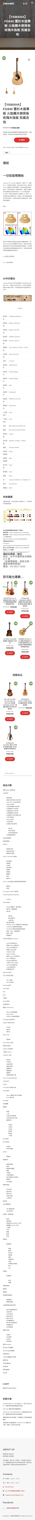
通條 (9, 1257)
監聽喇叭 (9, 1068)
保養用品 (11, 1259)
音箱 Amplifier (7, 1344)
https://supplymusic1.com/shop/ (19, 532)
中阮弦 (10, 1127)
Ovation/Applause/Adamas (11, 894)
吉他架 (8, 865)
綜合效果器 (9, 1148)
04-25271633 (9, 1487)
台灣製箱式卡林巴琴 (12, 808)
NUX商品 (5, 1100)
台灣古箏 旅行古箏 (11, 1118)
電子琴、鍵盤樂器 (11, 909)
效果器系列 (9, 1325)
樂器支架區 (6, 1330)
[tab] (6, 153)
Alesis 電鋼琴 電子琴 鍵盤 (14, 1095)
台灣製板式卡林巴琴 (12, 811)
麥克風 (5, 1201)
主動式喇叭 (9, 1064)
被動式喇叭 (9, 1066)
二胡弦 (10, 1135)
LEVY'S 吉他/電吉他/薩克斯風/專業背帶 (14, 881)
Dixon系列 (6, 988)
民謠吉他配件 (7, 1045)
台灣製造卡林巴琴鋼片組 (13, 815)
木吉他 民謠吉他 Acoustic (22, 147)
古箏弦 (10, 1125)
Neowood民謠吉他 (11, 947)
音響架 (8, 872)
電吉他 (8, 1029)
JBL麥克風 (9, 1211)
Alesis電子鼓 (10, 1097)
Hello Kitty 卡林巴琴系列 (13, 802)
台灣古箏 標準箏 (11, 1116)
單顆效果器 (9, 1302)
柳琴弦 (10, 1131)
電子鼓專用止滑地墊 (12, 1177)
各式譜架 (9, 1337)
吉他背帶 (9, 1312)
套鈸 (7, 1170)
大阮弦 (10, 1129)
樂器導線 (9, 1299)
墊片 (9, 1266)
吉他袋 (8, 1146)
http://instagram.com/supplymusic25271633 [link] (16, 545)
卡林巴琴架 (9, 821)
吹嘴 (9, 1261)
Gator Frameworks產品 (10, 856)
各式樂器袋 (9, 1327)
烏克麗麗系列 (10, 1320)
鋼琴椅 (8, 1179)
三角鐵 (8, 1227)
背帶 (7, 888)
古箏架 (8, 1335)
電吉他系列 (9, 1316)
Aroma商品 (6, 1001)
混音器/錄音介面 (11, 1075)
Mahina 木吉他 (10, 954)
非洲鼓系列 (6, 1004)
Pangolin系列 (10, 804)
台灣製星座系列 (11, 835)
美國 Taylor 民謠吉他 (9, 790)
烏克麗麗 (5, 1104)
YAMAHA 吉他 (10, 147)
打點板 (8, 1173)
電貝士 (8, 1031)
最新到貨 (5, 1360)
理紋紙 (10, 1255)
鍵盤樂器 (9, 1070)
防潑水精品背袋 (13, 833)
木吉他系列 (9, 1314)
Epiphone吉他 (7, 972)
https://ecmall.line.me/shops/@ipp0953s (15, 539)
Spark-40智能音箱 (11, 1012)
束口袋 (10, 828)
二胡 (7, 1113)
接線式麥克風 (10, 851)
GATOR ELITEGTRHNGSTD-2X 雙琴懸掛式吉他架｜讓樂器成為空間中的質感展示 (17, 1413)
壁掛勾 (8, 878)
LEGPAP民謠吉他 (11, 943)
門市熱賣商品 (7, 1363)
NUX (4, 995)
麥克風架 (9, 867)
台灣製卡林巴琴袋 (11, 824)
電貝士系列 (9, 1318)
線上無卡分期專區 (8, 1347)
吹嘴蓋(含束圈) (12, 1263)
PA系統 (8, 1062)
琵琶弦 (10, 1133)
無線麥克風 (9, 849)
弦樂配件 (9, 1276)
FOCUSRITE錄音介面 (9, 1087)
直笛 (7, 1234)
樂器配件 (5, 1159)
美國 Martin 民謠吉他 (12, 945)
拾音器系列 (6, 1354)
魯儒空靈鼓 (6, 1369)
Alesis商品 (6, 1090)
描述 (6, 152)
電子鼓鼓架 (11, 918)
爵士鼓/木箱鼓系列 (11, 1322)
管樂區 (5, 1239)
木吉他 (8, 1027)
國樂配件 (9, 1120)
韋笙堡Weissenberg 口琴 (13, 1223)
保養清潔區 (6, 1285)
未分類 (5, 1373)
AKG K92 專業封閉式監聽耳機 (12, 1409)
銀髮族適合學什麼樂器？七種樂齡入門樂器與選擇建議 (17, 1418)
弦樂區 (5, 1271)
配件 (7, 876)
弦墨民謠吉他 (10, 969)
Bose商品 (6, 1139)
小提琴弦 (9, 1198)
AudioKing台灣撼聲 (8, 1350)
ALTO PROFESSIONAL (10, 1078)
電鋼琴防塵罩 (10, 1168)
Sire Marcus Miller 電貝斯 (10, 891)
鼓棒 (7, 1166)
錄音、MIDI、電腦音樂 (13, 931)
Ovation (8, 899)
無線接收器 (9, 1164)
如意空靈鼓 (6, 841)
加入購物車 (22, 140)
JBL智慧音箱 (6, 1204)
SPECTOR (6, 1035)
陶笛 (7, 1232)
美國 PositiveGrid (8, 1007)
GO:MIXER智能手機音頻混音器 (15, 929)
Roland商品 (6, 902)
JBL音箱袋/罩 (10, 1209)
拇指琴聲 (9, 798)
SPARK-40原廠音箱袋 (12, 1016)
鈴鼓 (7, 1236)
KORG (5, 1084)
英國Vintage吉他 (11, 949)
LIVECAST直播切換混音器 (14, 927)
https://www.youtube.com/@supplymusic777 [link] (16, 552)
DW (4, 991)
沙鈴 (7, 1229)
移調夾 (5, 1289)
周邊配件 (9, 935)
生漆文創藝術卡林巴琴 (13, 806)
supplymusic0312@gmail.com (14, 1495)
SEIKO (5, 1152)
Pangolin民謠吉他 (11, 960)
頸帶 (9, 1250)
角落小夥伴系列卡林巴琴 (13, 800)
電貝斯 (8, 1039)
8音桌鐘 (8, 1221)
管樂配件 (9, 1244)
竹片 (9, 1268)
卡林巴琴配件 (10, 817)
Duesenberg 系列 (8, 1042)
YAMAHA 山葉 (7, 1055)
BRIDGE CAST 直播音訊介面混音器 (17, 924)
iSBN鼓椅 (9, 1181)
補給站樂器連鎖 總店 (13, 1508)
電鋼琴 (8, 1073)
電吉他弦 (9, 1191)
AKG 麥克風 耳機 (8, 975)
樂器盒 (8, 863)
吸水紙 (10, 1253)
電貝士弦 (9, 1193)
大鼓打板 (11, 920)
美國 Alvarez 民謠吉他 (13, 956)
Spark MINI (9, 1014)
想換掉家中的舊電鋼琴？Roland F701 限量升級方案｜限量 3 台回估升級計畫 (17, 1424)
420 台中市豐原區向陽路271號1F (15, 1491)
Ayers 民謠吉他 (11, 958)
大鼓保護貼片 (10, 1175)
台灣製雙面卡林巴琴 (12, 813)
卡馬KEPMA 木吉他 (12, 962)
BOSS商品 (6, 1142)
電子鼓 (8, 911)
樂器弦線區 (6, 1184)
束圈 (9, 1248)
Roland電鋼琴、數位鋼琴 (13, 907)
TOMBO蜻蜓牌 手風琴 (9, 1357)
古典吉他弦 (9, 1196)
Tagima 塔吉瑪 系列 (9, 1022)
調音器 (5, 1292)
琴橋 (9, 1282)
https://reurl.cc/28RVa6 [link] (22, 547)
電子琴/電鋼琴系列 (11, 1309)
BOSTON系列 (7, 985)
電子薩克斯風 (10, 922)
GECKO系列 (10, 819)
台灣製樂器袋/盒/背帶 (9, 1305)
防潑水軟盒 (11, 830)
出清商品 (5, 1366)
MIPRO (5, 844)
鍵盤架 (8, 874)
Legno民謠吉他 (10, 967)
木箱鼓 (5, 998)
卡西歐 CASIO (7, 1052)
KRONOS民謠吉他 (11, 965)
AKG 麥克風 (10, 982)
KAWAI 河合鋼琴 (8, 1049)
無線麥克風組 (10, 853)
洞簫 (7, 1111)
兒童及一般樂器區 (8, 1214)
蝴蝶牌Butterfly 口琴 (12, 1225)
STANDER (6, 1081)
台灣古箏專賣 (7, 838)
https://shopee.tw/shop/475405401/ (20, 534)
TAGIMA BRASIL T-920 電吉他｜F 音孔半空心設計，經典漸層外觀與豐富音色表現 (17, 1405)
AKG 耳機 (9, 980)
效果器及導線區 (7, 1295)
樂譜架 (8, 869)
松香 (9, 1280)
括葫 (7, 1219)
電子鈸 (10, 916)
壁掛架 (8, 886)
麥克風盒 (9, 861)
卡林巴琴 (5, 793)
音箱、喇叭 (9, 933)
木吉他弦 (9, 1189)
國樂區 (5, 1107)
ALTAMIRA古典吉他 (9, 1019)
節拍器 (8, 1156)
